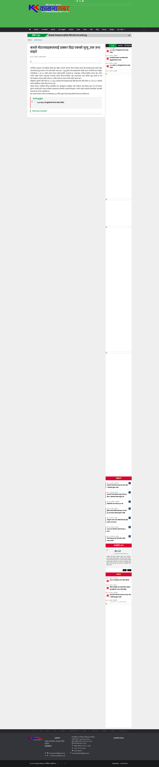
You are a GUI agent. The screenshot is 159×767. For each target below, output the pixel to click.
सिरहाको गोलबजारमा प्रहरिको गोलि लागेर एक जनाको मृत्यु (68, 35)
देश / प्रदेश (120, 29)
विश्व (91, 29)
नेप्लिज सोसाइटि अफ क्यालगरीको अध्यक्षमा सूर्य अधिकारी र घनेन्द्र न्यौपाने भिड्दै (120, 588)
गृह (34, 731)
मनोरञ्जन (71, 29)
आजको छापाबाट (38, 40)
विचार (85, 29)
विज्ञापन (85, 731)
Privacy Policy (123, 731)
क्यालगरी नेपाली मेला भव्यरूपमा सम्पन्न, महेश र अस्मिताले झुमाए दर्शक (117, 486)
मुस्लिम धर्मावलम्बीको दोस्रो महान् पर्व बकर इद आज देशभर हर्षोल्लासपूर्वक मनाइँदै (117, 511)
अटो (40, 731)
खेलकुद (112, 29)
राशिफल (63, 731)
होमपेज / (30, 40)
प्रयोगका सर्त (95, 731)
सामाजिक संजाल (74, 731)
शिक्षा (97, 29)
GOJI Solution (124, 763)
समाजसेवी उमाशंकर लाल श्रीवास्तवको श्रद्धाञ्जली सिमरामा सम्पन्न (119, 59)
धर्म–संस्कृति (61, 29)
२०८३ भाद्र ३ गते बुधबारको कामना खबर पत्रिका (119, 51)
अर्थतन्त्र (53, 29)
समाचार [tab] (120, 45)
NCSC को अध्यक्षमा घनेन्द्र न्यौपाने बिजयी (119, 580)
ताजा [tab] (112, 45)
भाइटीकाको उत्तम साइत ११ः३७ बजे (115, 504)
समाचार (36, 29)
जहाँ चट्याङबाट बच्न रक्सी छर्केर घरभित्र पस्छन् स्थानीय (116, 539)
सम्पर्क (112, 731)
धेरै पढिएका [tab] (128, 45)
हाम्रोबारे (104, 731)
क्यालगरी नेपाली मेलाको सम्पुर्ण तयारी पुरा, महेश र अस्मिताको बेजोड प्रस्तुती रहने (117, 495)
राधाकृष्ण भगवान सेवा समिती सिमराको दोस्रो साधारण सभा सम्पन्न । (117, 521)
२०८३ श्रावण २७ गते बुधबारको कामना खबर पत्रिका (120, 66)
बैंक (55, 731)
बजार (47, 731)
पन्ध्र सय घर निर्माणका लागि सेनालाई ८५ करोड (116, 530)
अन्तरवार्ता (44, 29)
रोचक (78, 29)
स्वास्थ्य (104, 29)
